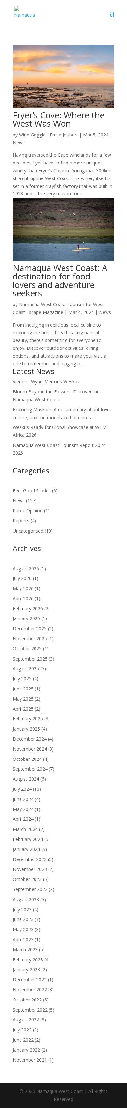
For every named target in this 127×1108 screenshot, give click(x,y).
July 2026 (22, 578)
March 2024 (25, 829)
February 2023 (28, 960)
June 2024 (23, 799)
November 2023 (30, 869)
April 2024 (23, 819)
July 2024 (22, 789)
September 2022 (30, 1010)
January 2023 (26, 969)
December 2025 (30, 628)
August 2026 (26, 568)
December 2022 (30, 979)
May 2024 (23, 809)
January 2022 (26, 1050)
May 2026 (23, 588)
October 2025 (27, 649)
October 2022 (27, 1000)
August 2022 (26, 1019)
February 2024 (28, 839)
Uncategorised (28, 531)
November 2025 (30, 638)
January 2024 (26, 849)
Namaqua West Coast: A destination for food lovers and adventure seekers (60, 280)
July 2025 (22, 678)
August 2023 (26, 899)
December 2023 (30, 859)
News (19, 142)
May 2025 (23, 699)
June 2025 (23, 689)
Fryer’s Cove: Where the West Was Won (59, 119)
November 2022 (30, 990)
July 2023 (22, 909)
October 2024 (27, 759)
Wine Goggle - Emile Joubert (48, 135)
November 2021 (30, 1060)
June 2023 (23, 919)
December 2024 (30, 739)
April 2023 (23, 939)
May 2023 (23, 929)
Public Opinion (28, 510)
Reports (21, 521)
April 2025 (23, 709)
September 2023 (30, 889)
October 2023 (27, 879)
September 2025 (30, 659)
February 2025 (28, 719)
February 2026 (28, 608)
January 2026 (26, 618)
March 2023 (25, 949)
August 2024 (26, 779)
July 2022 (22, 1030)
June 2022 (23, 1040)
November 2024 (30, 749)
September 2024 (30, 769)
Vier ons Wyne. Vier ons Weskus (46, 381)
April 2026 (23, 598)
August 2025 (26, 668)
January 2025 (26, 729)
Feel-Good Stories (32, 491)
